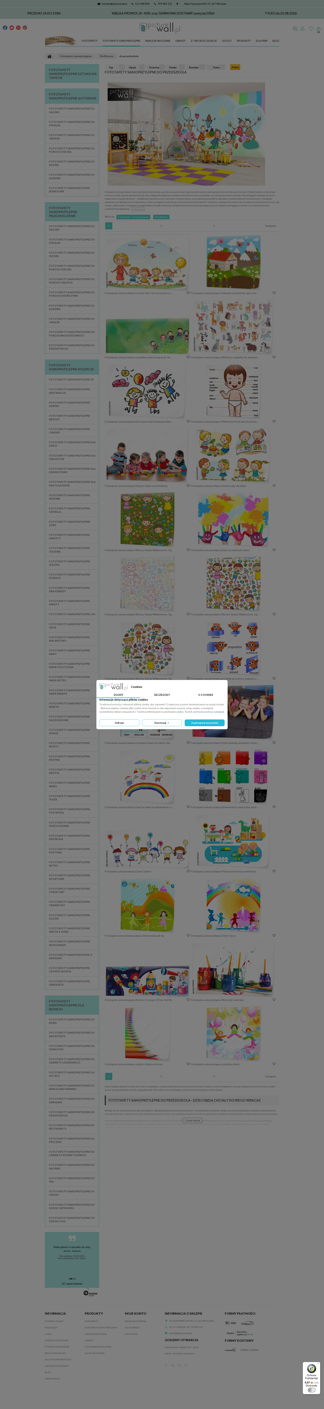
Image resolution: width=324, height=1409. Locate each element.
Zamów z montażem (57, 1365)
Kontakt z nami (54, 1321)
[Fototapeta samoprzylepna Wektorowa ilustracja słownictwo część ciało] (233, 391)
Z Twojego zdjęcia (204, 40)
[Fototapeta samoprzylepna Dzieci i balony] (147, 849)
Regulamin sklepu (55, 1353)
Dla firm (261, 40)
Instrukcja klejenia (56, 1340)
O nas (48, 1334)
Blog (275, 40)
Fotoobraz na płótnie (98, 1346)
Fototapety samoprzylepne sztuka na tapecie (73, 74)
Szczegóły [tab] (162, 694)
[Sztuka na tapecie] (61, 41)
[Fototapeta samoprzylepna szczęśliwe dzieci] (233, 1033)
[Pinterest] (18, 27)
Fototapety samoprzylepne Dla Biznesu (66, 1005)
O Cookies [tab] (205, 694)
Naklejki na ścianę (157, 40)
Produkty (244, 40)
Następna (271, 225)
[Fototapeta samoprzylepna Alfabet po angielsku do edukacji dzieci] (233, 327)
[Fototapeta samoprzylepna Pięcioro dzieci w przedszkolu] (147, 455)
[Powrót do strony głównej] (49, 56)
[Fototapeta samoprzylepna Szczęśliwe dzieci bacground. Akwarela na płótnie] (147, 336)
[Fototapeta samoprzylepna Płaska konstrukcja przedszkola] (233, 841)
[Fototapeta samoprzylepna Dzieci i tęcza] (233, 905)
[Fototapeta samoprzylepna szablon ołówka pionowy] (147, 1033)
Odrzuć (119, 722)
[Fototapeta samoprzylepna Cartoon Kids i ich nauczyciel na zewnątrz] (147, 263)
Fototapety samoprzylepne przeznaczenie (63, 212)
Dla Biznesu (161, 217)
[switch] (311, 1390)
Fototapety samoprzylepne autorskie (72, 96)
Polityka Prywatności (58, 1359)
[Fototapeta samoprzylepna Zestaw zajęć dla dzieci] (233, 455)
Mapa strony (52, 1378)
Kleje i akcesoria (94, 1353)
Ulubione (311, 28)
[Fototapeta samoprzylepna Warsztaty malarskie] (233, 969)
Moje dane (131, 1334)
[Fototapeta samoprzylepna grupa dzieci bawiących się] (147, 905)
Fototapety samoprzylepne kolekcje (71, 367)
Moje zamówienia (135, 1321)
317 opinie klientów (72, 1283)
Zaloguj (302, 28)
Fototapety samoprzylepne (121, 40)
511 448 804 (142, 3)
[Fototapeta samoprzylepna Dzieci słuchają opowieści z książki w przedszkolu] (233, 712)
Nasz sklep (51, 1327)
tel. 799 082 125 (195, 1327)
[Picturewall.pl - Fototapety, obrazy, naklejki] (160, 28)
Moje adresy (132, 1327)
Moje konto (135, 1313)
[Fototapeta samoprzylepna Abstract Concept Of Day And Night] (147, 981)
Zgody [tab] (118, 694)
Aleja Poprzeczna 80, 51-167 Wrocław (205, 3)
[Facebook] (5, 27)
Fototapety (90, 40)
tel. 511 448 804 (177, 1327)
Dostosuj (160, 722)
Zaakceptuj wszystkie (204, 722)
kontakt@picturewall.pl (114, 3)
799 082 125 (165, 3)
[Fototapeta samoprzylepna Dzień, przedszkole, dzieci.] (233, 519)
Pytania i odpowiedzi (57, 1346)
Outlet (227, 40)
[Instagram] (24, 27)
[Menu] (318, 1364)
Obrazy (180, 40)
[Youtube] (11, 27)
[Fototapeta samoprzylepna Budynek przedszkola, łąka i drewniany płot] (233, 262)
